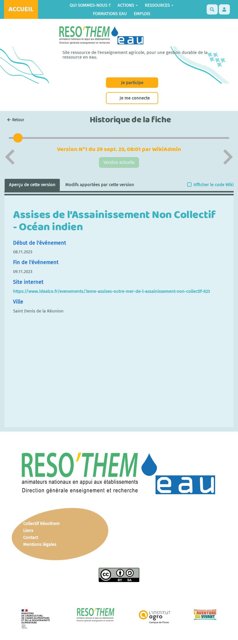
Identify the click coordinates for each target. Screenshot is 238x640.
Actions (126, 5)
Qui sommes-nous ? (90, 5)
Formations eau (110, 13)
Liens (28, 530)
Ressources (157, 5)
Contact (30, 537)
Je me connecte (135, 98)
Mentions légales (39, 544)
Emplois (142, 13)
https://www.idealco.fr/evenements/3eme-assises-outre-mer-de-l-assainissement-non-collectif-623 (111, 291)
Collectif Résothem (41, 523)
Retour (18, 119)
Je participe (132, 82)
